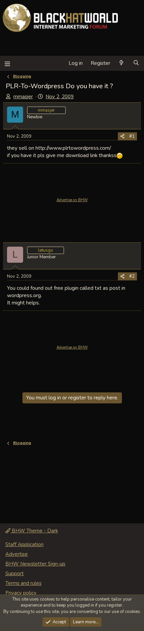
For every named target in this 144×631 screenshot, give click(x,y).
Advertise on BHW (72, 200)
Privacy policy (21, 593)
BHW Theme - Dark (34, 530)
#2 (132, 276)
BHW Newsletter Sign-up (35, 563)
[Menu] (7, 63)
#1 (132, 136)
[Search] (136, 63)
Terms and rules (23, 583)
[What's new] (121, 63)
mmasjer (23, 96)
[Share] (122, 136)
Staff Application (24, 544)
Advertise (16, 554)
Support (14, 573)
